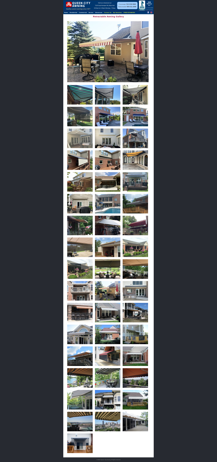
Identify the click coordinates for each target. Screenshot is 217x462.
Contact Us (107, 12)
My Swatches (117, 12)
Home (66, 12)
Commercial (83, 12)
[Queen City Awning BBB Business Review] (146, 10)
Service (91, 12)
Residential (73, 12)
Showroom (98, 12)
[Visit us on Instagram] (151, 13)
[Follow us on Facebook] (148, 13)
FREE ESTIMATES (129, 12)
